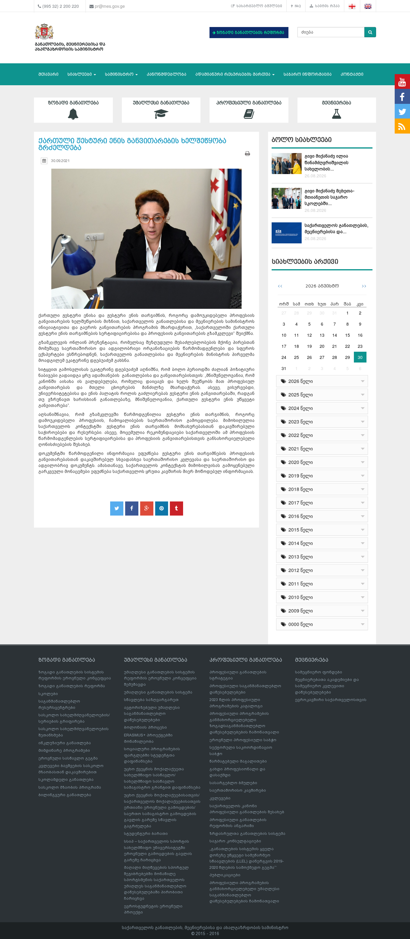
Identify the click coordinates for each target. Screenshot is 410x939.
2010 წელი (299, 597)
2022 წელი (299, 435)
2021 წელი (299, 448)
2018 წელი (299, 489)
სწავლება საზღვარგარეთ (151, 699)
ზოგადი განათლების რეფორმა (71, 686)
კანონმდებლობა (166, 74)
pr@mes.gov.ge (110, 6)
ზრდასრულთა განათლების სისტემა (247, 833)
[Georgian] (352, 6)
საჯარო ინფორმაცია (308, 74)
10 (284, 335)
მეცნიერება (336, 103)
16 (360, 335)
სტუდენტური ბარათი (146, 833)
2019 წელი (299, 475)
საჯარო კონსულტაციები (235, 841)
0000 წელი (299, 624)
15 (347, 335)
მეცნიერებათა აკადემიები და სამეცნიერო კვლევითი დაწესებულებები (327, 685)
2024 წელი (299, 408)
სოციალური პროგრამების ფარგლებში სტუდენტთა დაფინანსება (152, 755)
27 (284, 313)
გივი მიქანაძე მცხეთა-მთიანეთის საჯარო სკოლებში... (329, 197)
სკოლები (48, 693)
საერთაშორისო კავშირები (238, 790)
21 (334, 346)
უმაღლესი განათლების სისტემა (158, 692)
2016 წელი (299, 516)
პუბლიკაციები (225, 875)
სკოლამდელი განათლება (66, 779)
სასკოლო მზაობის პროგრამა (69, 787)
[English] (368, 6)
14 (334, 335)
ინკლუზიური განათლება (64, 743)
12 (309, 335)
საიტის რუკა (326, 6)
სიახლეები (80, 74)
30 (322, 313)
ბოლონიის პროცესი (145, 727)
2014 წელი (299, 543)
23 (360, 346)
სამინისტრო (120, 74)
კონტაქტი (352, 74)
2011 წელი (299, 583)
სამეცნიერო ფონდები (318, 672)
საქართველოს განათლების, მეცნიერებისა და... (336, 228)
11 (296, 335)
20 (322, 346)
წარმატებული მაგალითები (238, 761)
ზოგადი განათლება (73, 103)
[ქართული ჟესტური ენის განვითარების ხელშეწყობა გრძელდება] (146, 233)
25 (296, 357)
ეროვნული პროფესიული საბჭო (243, 740)
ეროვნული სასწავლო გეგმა (68, 758)
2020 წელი (299, 462)
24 (284, 357)
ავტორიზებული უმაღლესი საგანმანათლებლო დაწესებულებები (152, 713)
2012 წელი (299, 570)
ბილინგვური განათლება (64, 795)
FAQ (297, 6)
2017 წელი (299, 502)
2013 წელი (299, 556)
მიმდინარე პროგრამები (64, 750)
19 (309, 346)
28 (296, 313)
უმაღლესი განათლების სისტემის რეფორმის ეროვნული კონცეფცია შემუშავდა (160, 678)
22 (347, 346)
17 (284, 346)
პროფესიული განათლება (249, 103)
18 (296, 346)
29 (309, 313)
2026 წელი (299, 381)
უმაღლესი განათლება (161, 103)
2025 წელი (299, 394)
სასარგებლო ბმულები (258, 6)
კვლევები (220, 798)
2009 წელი (299, 610)
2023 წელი (299, 421)
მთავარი (48, 74)
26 (309, 357)
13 (322, 335)
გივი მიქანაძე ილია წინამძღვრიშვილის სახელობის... (326, 162)
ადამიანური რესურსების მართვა (233, 74)
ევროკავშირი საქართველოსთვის (330, 699)
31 (334, 313)
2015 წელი (299, 529)
